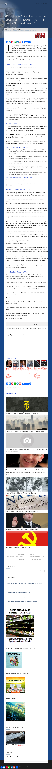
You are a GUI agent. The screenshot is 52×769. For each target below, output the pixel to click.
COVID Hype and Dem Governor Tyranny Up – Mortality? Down (18, 592)
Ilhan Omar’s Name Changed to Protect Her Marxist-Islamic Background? (16, 369)
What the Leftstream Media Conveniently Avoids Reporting (44, 369)
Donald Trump (14, 27)
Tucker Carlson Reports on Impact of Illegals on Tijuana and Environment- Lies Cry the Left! (30, 370)
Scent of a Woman (40, 301)
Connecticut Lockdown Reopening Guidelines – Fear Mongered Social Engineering (22, 601)
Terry (7, 27)
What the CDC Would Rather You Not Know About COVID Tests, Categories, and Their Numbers (24, 583)
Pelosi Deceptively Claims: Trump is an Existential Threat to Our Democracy (23, 370)
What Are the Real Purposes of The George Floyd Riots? (17, 597)
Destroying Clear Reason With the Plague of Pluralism (17, 588)
